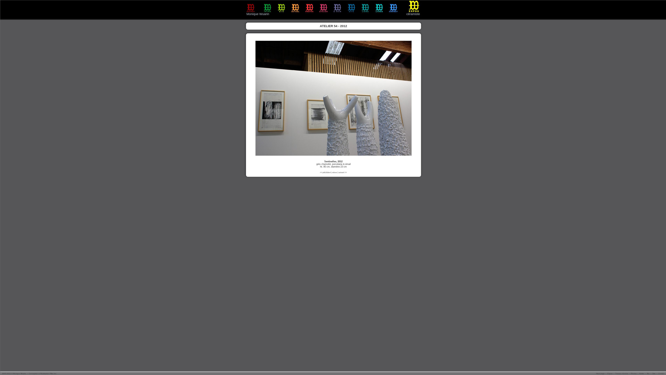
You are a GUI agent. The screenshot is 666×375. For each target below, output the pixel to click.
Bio (648, 373)
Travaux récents (621, 373)
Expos (609, 373)
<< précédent (325, 172)
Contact (661, 373)
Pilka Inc (53, 373)
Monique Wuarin (19, 373)
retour (334, 172)
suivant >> (343, 172)
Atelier (641, 373)
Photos (634, 373)
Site (653, 373)
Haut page (600, 373)
